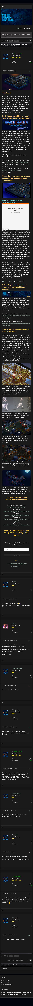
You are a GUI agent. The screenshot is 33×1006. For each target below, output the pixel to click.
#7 (29, 811)
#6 (29, 769)
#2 (29, 599)
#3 (29, 641)
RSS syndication (7, 984)
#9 (29, 894)
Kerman (15, 918)
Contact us (5, 982)
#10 (29, 935)
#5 (29, 727)
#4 (29, 686)
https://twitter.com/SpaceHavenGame (16, 515)
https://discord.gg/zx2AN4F (11, 170)
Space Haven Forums (20, 34)
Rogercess (16, 710)
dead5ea (15, 835)
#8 (29, 852)
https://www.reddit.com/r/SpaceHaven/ (16, 511)
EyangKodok (17, 793)
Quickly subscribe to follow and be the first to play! (16, 544)
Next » (16, 41)
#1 (29, 71)
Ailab (14, 582)
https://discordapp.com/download (17, 162)
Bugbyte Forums (7, 34)
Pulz (14, 623)
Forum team (5, 980)
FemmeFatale (17, 668)
